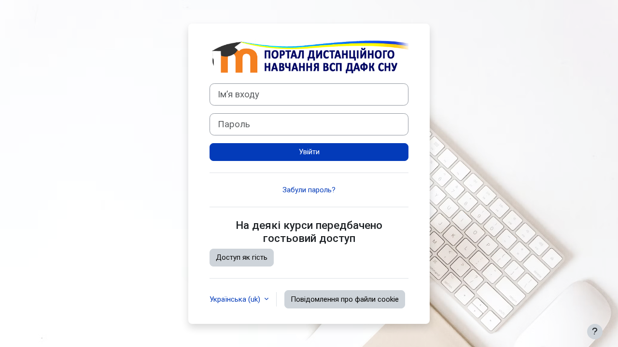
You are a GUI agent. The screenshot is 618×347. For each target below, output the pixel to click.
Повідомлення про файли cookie (345, 299)
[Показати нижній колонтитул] (595, 331)
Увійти (309, 151)
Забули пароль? (309, 190)
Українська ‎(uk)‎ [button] (236, 299)
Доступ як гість (241, 257)
